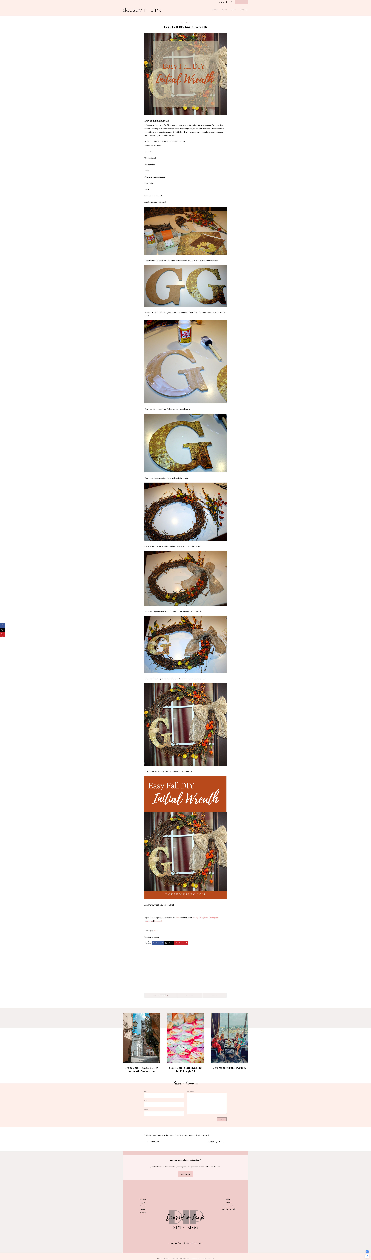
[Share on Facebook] (2, 625)
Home (233, 10)
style (143, 1202)
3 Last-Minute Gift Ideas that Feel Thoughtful (185, 1069)
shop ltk (228, 1202)
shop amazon (228, 1205)
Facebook (158, 921)
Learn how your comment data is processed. (192, 1135)
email (200, 1243)
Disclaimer (175, 1258)
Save (163, 995)
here (178, 917)
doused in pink (142, 10)
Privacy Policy (184, 1258)
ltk (196, 1243)
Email (146, 1100)
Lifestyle (243, 10)
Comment (190, 23)
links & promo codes (228, 1209)
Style (214, 10)
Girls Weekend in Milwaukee (229, 1067)
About (159, 1258)
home (143, 1209)
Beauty (224, 10)
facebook (181, 1243)
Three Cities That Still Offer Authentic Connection (141, 1069)
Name (146, 1091)
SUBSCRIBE (185, 1174)
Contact (166, 1258)
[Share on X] (2, 630)
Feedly (195, 917)
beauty (143, 1205)
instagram (173, 1243)
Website (146, 1109)
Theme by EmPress (208, 1258)
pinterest (189, 1243)
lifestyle (143, 1212)
